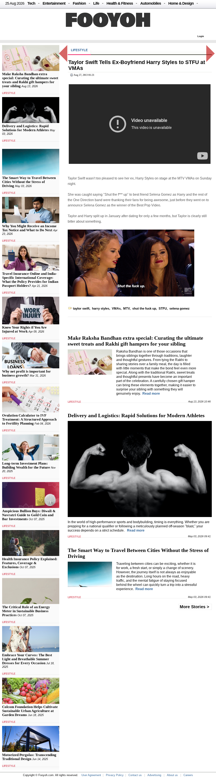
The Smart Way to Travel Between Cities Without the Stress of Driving (29, 182)
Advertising (154, 775)
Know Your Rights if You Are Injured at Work (24, 329)
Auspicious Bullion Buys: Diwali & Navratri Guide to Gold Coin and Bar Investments (28, 515)
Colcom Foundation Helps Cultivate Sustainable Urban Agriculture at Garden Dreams (30, 711)
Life (96, 3)
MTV (126, 308)
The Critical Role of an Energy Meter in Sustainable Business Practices (26, 611)
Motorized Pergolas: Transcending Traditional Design (29, 757)
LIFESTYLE (8, 93)
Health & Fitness (120, 3)
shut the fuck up (144, 308)
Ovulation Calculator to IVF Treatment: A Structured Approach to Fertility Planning (29, 419)
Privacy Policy (115, 775)
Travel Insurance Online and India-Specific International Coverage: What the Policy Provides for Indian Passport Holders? (30, 280)
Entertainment (54, 3)
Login (200, 36)
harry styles (100, 308)
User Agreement (91, 775)
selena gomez (179, 308)
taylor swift (81, 308)
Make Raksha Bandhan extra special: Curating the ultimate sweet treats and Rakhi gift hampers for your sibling (30, 80)
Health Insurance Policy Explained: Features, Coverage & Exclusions (29, 563)
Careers (188, 775)
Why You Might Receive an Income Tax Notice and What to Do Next (29, 228)
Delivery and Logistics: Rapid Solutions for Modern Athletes (25, 128)
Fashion (79, 3)
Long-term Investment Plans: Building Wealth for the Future (26, 465)
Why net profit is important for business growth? (26, 373)
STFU (163, 308)
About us (172, 775)
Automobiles (150, 3)
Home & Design (181, 3)
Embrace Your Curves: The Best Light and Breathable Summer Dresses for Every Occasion (27, 659)
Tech (31, 3)
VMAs (116, 308)
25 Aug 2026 (14, 3)
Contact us (135, 775)
